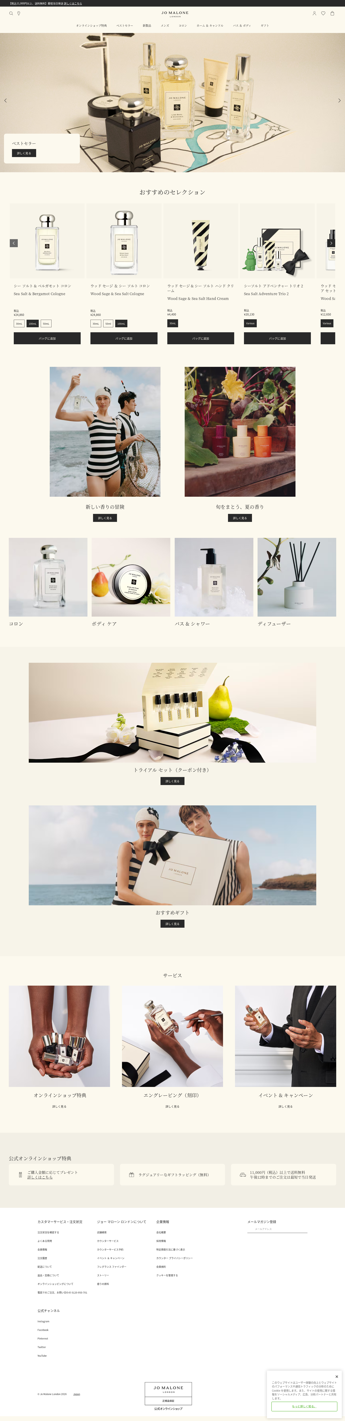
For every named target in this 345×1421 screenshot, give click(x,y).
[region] (304, 1394)
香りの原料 (103, 1284)
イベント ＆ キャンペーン (110, 1258)
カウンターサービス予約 (110, 1249)
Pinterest (43, 1338)
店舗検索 (102, 1232)
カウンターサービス (108, 1241)
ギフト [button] (265, 25)
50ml (108, 323)
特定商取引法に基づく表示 (170, 1249)
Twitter (42, 1347)
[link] (47, 240)
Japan (76, 1394)
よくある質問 (45, 1241)
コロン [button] (183, 25)
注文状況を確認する (48, 1232)
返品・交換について (48, 1275)
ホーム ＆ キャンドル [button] (210, 25)
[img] (332, 13)
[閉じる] (336, 1376)
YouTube (42, 1355)
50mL (46, 323)
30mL (19, 323)
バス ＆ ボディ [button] (242, 25)
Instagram (43, 1321)
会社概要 (161, 1232)
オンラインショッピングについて (55, 1284)
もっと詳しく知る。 (304, 1406)
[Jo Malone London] (175, 14)
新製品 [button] (147, 25)
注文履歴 (42, 1258)
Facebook (43, 1329)
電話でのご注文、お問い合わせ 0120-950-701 (62, 1292)
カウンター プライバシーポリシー (174, 1258)
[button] (14, 243)
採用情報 (161, 1241)
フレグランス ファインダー (111, 1266)
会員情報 (42, 1249)
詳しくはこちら (42, 3)
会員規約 (161, 1266)
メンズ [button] (165, 25)
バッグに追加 (47, 338)
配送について (45, 1266)
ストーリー (103, 1275)
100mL (33, 323)
